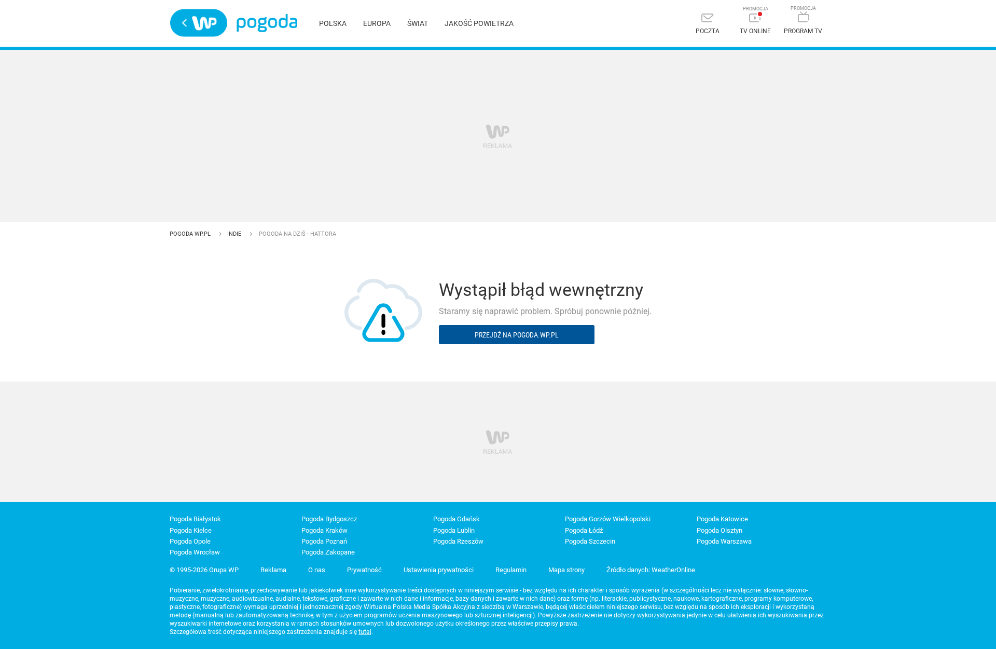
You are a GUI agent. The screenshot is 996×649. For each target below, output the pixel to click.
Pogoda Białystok (195, 519)
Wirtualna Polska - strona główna (199, 23)
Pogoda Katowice (722, 519)
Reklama (273, 570)
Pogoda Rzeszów (458, 541)
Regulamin (511, 570)
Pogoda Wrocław (195, 552)
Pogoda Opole (190, 541)
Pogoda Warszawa (724, 541)
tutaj (364, 632)
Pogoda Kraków (324, 530)
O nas (316, 570)
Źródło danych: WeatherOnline (650, 570)
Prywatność (364, 570)
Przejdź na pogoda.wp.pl (517, 335)
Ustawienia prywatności (439, 570)
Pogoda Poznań (324, 541)
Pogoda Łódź (584, 530)
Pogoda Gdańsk (456, 519)
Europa (377, 23)
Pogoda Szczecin (590, 541)
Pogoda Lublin (454, 530)
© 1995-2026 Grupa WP (204, 570)
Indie (235, 234)
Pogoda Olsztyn (719, 530)
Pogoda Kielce (191, 530)
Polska (333, 23)
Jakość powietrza (479, 23)
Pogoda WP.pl (191, 234)
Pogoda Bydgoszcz (329, 519)
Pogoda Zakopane (328, 552)
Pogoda (267, 23)
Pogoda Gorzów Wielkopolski (608, 519)
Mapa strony (566, 570)
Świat (417, 23)
